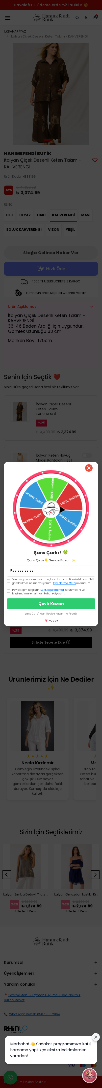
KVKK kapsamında (52, 590)
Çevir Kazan (51, 604)
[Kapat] (89, 468)
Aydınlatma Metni (64, 583)
